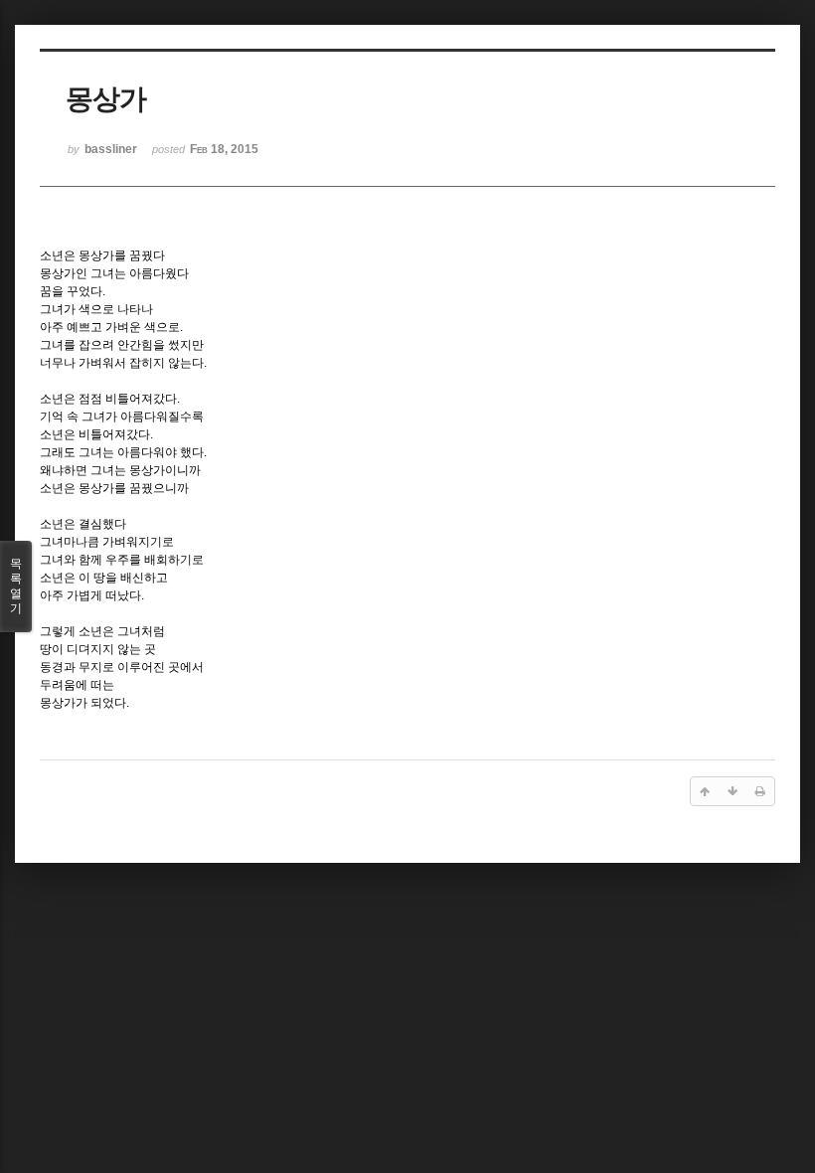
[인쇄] (760, 791)
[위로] (705, 791)
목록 (16, 586)
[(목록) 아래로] (732, 791)
